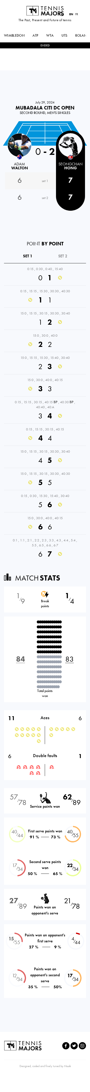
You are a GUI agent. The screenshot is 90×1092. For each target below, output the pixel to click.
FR (76, 14)
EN (71, 14)
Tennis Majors (45, 10)
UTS (64, 35)
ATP (35, 35)
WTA (50, 35)
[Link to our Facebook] (66, 1045)
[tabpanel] (45, 412)
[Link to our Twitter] (74, 1045)
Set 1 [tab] (27, 256)
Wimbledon (14, 35)
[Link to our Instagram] (82, 1045)
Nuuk (67, 1066)
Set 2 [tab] (62, 256)
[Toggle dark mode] (61, 13)
